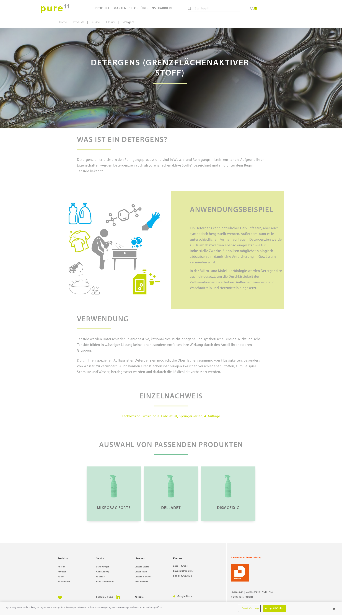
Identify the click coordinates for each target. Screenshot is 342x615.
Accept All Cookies (274, 608)
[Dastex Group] (257, 573)
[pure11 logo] (55, 8)
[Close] (334, 608)
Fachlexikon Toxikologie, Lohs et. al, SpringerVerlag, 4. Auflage (171, 416)
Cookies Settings (250, 608)
